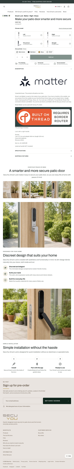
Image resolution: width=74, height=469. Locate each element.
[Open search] (4, 7)
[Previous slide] (9, 16)
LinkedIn (18, 466)
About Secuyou (7, 455)
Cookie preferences (8, 463)
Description (19, 68)
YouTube (23, 466)
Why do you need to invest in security (13, 443)
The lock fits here (7, 435)
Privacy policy (24, 461)
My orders (41, 435)
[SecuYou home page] (10, 417)
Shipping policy (42, 461)
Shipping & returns (21, 156)
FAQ (4, 438)
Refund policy (16, 461)
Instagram (11, 466)
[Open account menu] (64, 7)
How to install (6, 448)
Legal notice (51, 461)
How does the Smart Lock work (11, 445)
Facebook (5, 466)
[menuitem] (64, 11)
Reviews (5, 440)
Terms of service (33, 461)
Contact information (60, 461)
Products (5, 433)
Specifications (20, 150)
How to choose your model (65, 28)
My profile (41, 433)
